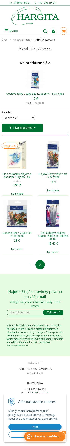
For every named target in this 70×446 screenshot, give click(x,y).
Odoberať (53, 312)
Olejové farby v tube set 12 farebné (52, 175)
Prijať (35, 426)
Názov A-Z (10, 117)
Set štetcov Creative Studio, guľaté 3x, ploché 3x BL (53, 235)
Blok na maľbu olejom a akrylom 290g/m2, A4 (17, 175)
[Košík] (63, 31)
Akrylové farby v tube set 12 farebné (28, 93)
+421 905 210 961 (47, 2)
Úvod (5, 39)
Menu (13, 31)
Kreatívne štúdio (21, 39)
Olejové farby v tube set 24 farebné (17, 234)
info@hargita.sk (22, 2)
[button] (64, 433)
